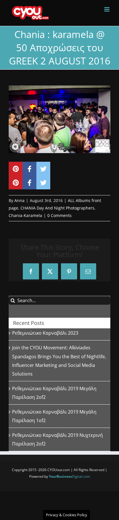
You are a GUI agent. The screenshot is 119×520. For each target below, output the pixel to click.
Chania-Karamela (25, 215)
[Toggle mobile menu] (107, 9)
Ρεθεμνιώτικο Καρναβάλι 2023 (45, 333)
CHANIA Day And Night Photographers (57, 208)
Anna (19, 200)
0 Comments (59, 215)
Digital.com (69, 476)
